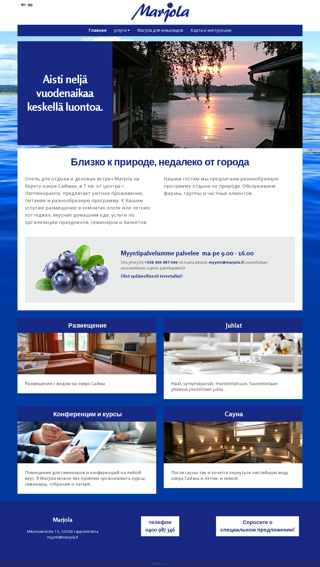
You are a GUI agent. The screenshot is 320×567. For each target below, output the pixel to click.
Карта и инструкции (211, 30)
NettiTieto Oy (160, 564)
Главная (97, 30)
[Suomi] (23, 4)
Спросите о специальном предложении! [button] (257, 526)
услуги (121, 30)
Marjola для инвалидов (160, 30)
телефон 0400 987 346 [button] (160, 526)
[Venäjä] (30, 4)
